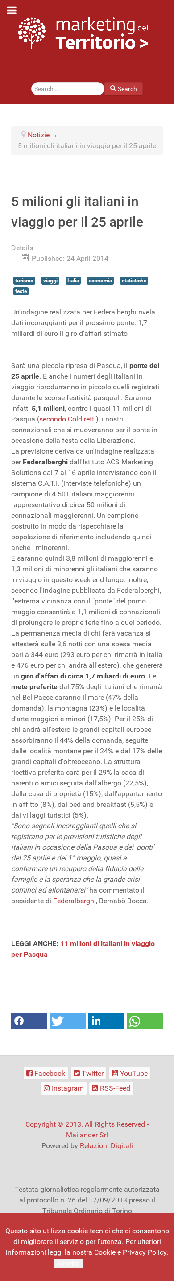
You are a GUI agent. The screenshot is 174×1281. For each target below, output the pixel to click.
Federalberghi (74, 901)
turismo (24, 280)
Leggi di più (102, 1263)
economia (100, 280)
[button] (29, 1021)
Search (127, 88)
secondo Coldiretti (67, 419)
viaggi (50, 280)
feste (21, 291)
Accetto (68, 1263)
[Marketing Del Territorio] (82, 33)
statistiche (134, 280)
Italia (73, 280)
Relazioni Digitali (106, 1145)
